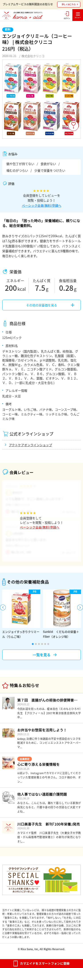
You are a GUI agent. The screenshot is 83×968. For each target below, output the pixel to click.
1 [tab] (33, 644)
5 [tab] (45, 644)
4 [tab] (42, 644)
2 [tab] (36, 644)
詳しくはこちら (69, 4)
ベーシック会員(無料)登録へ (41, 205)
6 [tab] (48, 644)
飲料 (8, 29)
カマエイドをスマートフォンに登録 (44, 963)
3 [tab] (39, 644)
